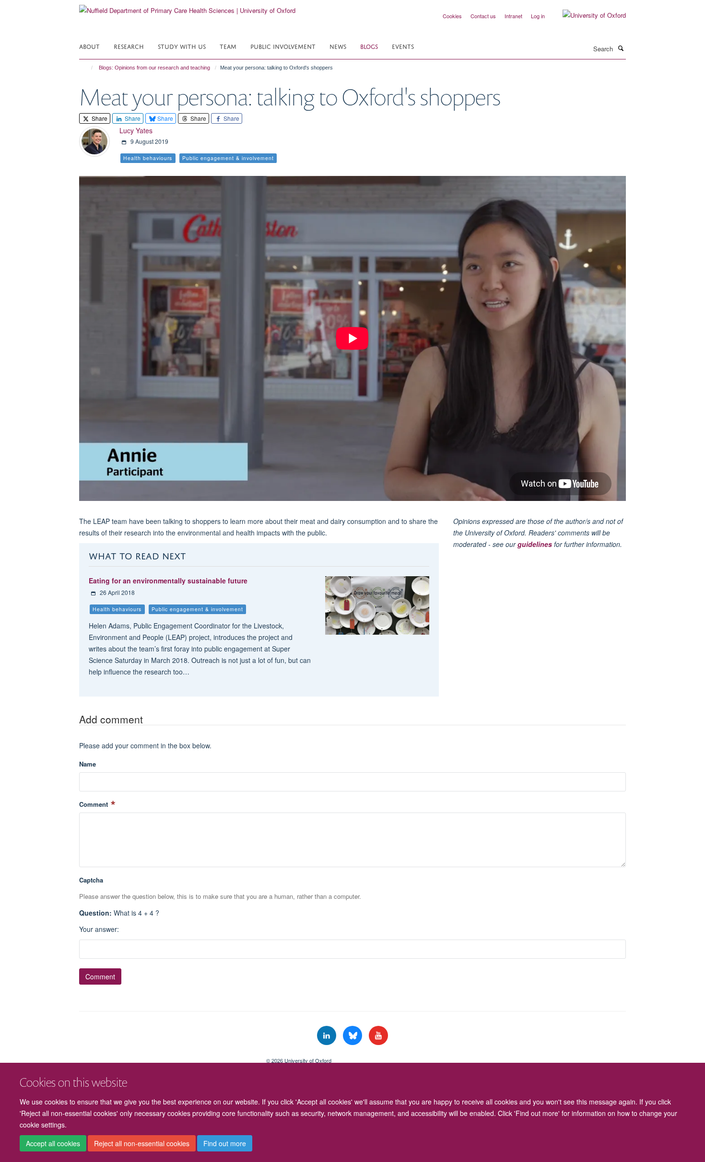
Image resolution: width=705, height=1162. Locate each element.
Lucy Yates (136, 130)
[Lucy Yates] (94, 140)
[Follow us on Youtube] (378, 1035)
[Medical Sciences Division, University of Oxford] (165, 1057)
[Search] (620, 48)
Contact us (483, 16)
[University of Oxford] (587, 15)
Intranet (513, 16)
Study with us (182, 45)
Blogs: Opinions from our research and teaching (154, 67)
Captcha (91, 879)
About (89, 45)
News (337, 45)
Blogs (369, 45)
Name (87, 763)
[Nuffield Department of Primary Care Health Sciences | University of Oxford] (187, 7)
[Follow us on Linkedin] (327, 1035)
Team (228, 45)
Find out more (224, 1143)
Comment (94, 804)
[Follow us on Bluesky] (353, 1035)
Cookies (452, 16)
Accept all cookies (53, 1143)
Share (98, 118)
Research (129, 45)
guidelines (534, 544)
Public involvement (283, 45)
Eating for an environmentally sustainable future (168, 580)
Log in (538, 16)
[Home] (87, 67)
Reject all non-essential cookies (141, 1143)
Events (403, 45)
